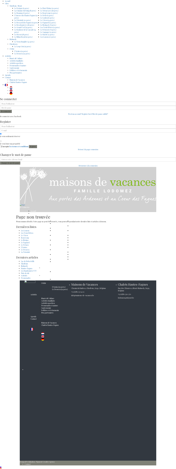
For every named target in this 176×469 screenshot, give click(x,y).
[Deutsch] (12, 93)
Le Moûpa (24, 240)
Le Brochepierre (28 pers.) (24, 25)
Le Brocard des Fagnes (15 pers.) (26, 22)
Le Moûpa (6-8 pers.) (48, 25)
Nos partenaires (16, 73)
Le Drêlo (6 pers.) (46, 15)
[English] (12, 90)
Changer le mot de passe (10, 163)
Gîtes (7, 3)
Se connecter (6, 111)
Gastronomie (14, 68)
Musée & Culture (16, 58)
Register (33, 146)
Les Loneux (25, 230)
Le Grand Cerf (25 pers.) (23, 27)
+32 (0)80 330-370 (124, 294)
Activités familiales (16, 61)
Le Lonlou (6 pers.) (47, 18)
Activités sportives (16, 63)
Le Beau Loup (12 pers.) (49, 13)
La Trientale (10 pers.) (22, 20)
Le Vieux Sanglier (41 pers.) (24, 42)
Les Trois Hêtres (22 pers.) (50, 27)
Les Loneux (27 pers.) (48, 37)
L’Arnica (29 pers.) (21, 51)
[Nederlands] (12, 88)
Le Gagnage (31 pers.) (48, 32)
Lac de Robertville (27, 261)
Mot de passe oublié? (100, 114)
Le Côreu (24, 235)
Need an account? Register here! (80, 114)
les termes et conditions (18, 146)
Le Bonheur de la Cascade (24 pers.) (58, 255)
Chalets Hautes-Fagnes (18, 82)
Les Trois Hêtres (27, 233)
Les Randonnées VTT (29, 271)
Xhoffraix (24, 264)
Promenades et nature (18, 65)
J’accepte (15, 146)
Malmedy (13, 39)
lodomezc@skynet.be (126, 298)
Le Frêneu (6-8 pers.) (48, 30)
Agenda (7, 75)
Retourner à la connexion (88, 166)
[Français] (7, 85)
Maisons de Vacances (17, 80)
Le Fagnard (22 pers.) (48, 22)
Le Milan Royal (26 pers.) (23, 37)
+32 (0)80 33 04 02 (77, 292)
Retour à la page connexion (88, 149)
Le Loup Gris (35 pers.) (22, 46)
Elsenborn (13, 44)
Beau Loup (25, 238)
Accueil (7, 1)
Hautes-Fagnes (26, 268)
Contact (8, 77)
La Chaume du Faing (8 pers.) (25, 11)
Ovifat (12, 49)
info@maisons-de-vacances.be (82, 295)
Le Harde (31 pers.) (47, 34)
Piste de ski (25, 273)
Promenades (25, 278)
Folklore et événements (18, 70)
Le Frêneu (24, 245)
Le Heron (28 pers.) (21, 34)
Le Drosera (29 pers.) (22, 54)
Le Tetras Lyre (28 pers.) (49, 11)
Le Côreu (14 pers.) (47, 20)
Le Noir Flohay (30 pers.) (49, 8)
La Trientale (25, 252)
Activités (8, 56)
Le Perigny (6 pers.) (21, 8)
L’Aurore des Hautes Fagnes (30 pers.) (59, 231)
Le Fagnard (25, 242)
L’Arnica (24, 247)
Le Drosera (25, 250)
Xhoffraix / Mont (16, 6)
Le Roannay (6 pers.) (22, 13)
